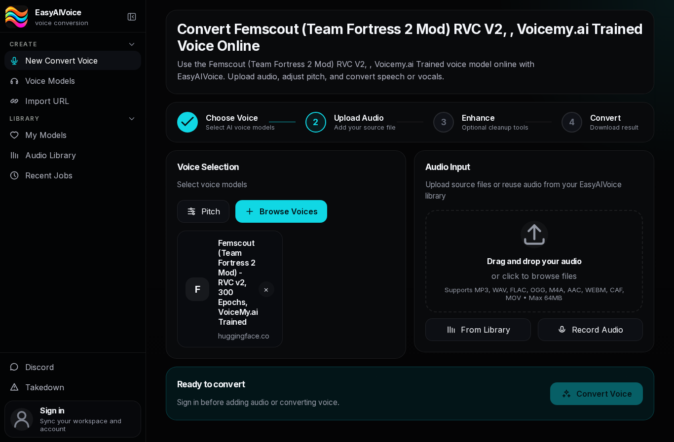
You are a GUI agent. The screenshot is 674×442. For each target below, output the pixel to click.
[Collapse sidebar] (131, 16)
